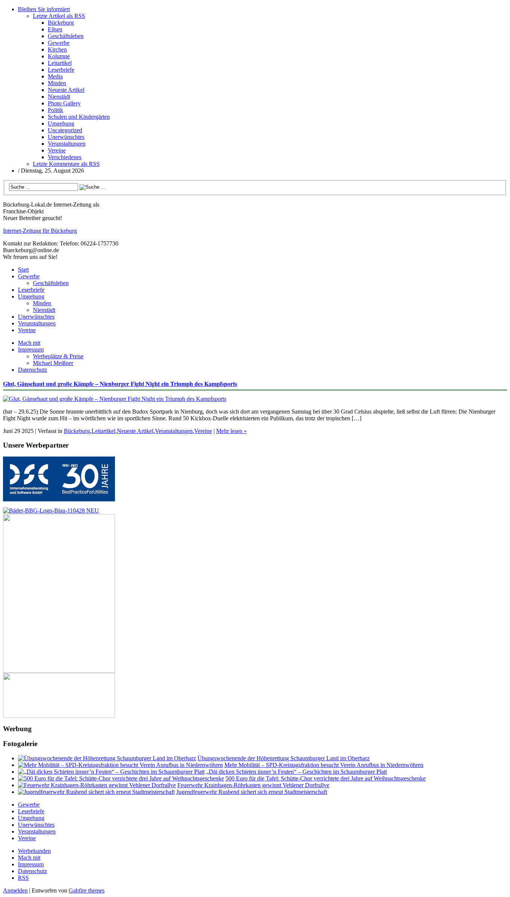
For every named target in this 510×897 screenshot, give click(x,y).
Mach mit (29, 343)
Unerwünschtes (66, 137)
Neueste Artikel (66, 90)
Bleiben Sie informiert (44, 9)
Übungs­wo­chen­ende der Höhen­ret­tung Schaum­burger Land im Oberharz (284, 758)
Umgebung (61, 123)
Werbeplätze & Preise (58, 356)
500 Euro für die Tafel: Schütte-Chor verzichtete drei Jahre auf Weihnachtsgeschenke (326, 778)
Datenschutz (32, 369)
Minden (57, 83)
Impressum (31, 349)
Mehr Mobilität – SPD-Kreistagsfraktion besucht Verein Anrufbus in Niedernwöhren (323, 765)
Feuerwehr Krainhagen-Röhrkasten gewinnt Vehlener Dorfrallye (253, 785)
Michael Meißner (53, 363)
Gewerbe (58, 43)
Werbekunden (34, 851)
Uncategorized (65, 130)
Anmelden (15, 890)
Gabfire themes (87, 890)
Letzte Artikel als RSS (59, 16)
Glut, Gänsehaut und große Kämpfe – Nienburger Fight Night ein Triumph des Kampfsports (120, 383)
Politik (55, 110)
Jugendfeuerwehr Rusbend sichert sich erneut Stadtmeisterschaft (251, 792)
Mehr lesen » (231, 431)
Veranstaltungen (66, 143)
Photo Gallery (64, 103)
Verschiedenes (64, 157)
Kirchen (57, 49)
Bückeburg (61, 22)
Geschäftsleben (66, 36)
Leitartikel (60, 63)
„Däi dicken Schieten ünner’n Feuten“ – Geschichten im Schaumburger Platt (296, 771)
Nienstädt (59, 96)
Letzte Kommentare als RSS (66, 164)
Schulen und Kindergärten (79, 117)
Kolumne (59, 56)
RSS (23, 878)
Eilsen (55, 29)
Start (23, 269)
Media (55, 76)
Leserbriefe (61, 69)
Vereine (57, 150)
